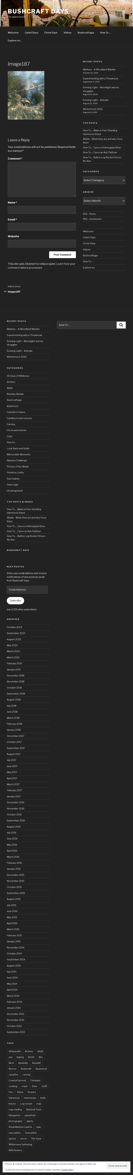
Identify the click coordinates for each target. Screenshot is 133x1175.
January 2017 (13, 796)
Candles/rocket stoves (19, 418)
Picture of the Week (18, 466)
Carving (11, 424)
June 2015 (12, 911)
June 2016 (12, 838)
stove (23, 1138)
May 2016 (12, 844)
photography (15, 1121)
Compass (35, 1080)
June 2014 (12, 977)
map (38, 1103)
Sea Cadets (13, 478)
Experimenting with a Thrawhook (100, 78)
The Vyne (36, 1138)
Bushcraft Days (38, 11)
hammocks (30, 1097)
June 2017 (12, 766)
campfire (13, 1074)
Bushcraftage (86, 32)
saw (38, 1127)
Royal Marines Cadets (20, 1127)
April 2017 (12, 778)
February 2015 (14, 935)
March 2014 (13, 995)
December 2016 (15, 802)
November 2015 (15, 881)
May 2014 (12, 983)
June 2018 (12, 711)
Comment (15, 158)
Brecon (13, 1068)
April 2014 (12, 989)
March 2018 (13, 717)
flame (20, 1092)
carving (26, 1074)
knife (43, 1097)
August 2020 (14, 639)
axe (10, 1057)
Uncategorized (15, 490)
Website (13, 236)
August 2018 (14, 699)
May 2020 (12, 645)
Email (12, 219)
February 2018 (14, 723)
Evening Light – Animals (96, 100)
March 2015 (13, 929)
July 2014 (11, 971)
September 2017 (16, 748)
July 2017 (11, 760)
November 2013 (15, 1020)
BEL (41, 1057)
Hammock (14, 1097)
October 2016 (14, 814)
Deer (34, 1086)
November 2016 (15, 808)
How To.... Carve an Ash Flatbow (100, 152)
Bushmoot (12, 406)
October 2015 (14, 887)
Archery (11, 381)
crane (25, 1086)
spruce (12, 1138)
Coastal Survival (17, 1080)
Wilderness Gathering (20, 1144)
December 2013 (15, 1014)
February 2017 (14, 790)
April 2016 (12, 850)
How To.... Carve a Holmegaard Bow (102, 147)
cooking (13, 1086)
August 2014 (14, 965)
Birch (11, 1063)
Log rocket (26, 1103)
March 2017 (13, 784)
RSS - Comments (92, 219)
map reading (15, 1109)
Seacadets (31, 1132)
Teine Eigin (12, 484)
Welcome (13, 32)
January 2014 (14, 1007)
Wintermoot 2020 (93, 109)
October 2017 (14, 742)
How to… (11, 442)
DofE (44, 1086)
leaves (12, 1103)
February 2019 (14, 663)
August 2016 (14, 826)
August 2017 (13, 754)
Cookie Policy (67, 1170)
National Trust (33, 1109)
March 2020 (13, 651)
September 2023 (16, 633)
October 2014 (14, 953)
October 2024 (14, 627)
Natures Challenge (17, 460)
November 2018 (15, 681)
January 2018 (14, 729)
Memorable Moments (18, 454)
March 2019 (13, 657)
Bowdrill (36, 1063)
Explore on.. (14, 40)
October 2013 (14, 1026)
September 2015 (16, 893)
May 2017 (12, 772)
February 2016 (14, 862)
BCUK (31, 1057)
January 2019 (14, 669)
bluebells (23, 1063)
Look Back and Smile (18, 448)
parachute (30, 1115)
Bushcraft (26, 1068)
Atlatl (9, 388)
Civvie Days (50, 32)
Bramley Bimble (15, 394)
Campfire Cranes (16, 412)
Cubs (9, 436)
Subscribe (15, 600)
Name (12, 202)
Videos (68, 32)
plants (30, 1121)
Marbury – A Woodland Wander (99, 69)
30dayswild (15, 1051)
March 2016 (13, 856)
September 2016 (16, 820)
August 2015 (14, 899)
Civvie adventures (16, 430)
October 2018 (14, 687)
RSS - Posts (89, 214)
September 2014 (16, 959)
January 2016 (14, 868)
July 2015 (11, 905)
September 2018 (16, 693)
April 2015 (12, 923)
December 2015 (15, 875)
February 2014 (14, 1001)
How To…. (105, 32)
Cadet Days (31, 32)
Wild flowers (15, 1150)
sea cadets (15, 1132)
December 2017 (15, 736)
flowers (32, 1092)
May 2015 (12, 917)
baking (20, 1057)
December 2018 (15, 675)
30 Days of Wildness (18, 375)
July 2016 (11, 832)
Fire (11, 1092)
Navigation (14, 1115)
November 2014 (15, 947)
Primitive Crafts (15, 472)
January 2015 (14, 941)
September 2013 (16, 1032)
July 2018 (11, 705)
